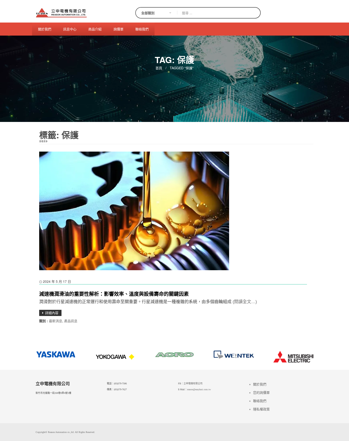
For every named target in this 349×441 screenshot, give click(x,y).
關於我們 (259, 384)
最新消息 (55, 320)
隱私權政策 (261, 409)
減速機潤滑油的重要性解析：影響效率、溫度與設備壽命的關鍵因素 (114, 293)
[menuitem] (44, 29)
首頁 (159, 67)
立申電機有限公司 (193, 383)
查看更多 (43, 141)
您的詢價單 (261, 393)
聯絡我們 (259, 401)
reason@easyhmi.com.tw (199, 389)
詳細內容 (51, 312)
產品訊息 (70, 320)
